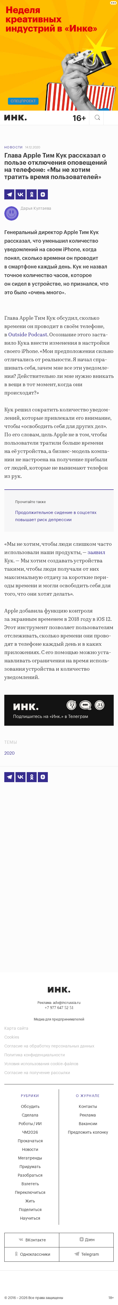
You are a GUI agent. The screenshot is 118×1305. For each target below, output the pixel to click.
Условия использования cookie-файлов (41, 1064)
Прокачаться (30, 1141)
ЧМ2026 (30, 1133)
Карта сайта (16, 1029)
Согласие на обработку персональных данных (49, 1046)
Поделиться (30, 1210)
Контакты (88, 1107)
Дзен (90, 1240)
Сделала (30, 1115)
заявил (96, 552)
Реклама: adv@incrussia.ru (59, 1002)
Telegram (89, 1255)
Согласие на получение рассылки (37, 1073)
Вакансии (88, 1124)
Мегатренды (30, 1158)
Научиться (30, 1218)
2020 (9, 753)
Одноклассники (34, 1255)
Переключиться (30, 1193)
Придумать (30, 1167)
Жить (30, 1201)
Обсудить (30, 1107)
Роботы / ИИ (30, 1124)
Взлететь (30, 1184)
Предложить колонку (88, 1133)
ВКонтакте (35, 1240)
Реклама (88, 1115)
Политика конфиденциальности (34, 1055)
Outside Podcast (27, 335)
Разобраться (30, 1175)
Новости (13, 147)
